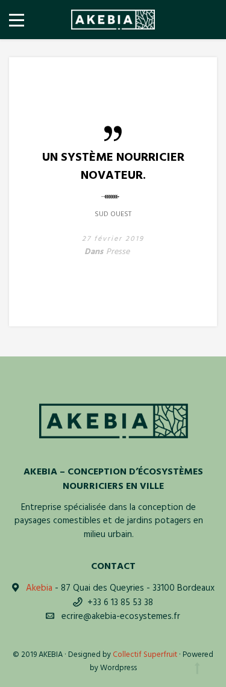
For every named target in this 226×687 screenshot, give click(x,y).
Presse (118, 252)
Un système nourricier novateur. (113, 166)
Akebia (39, 588)
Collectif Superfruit (145, 654)
